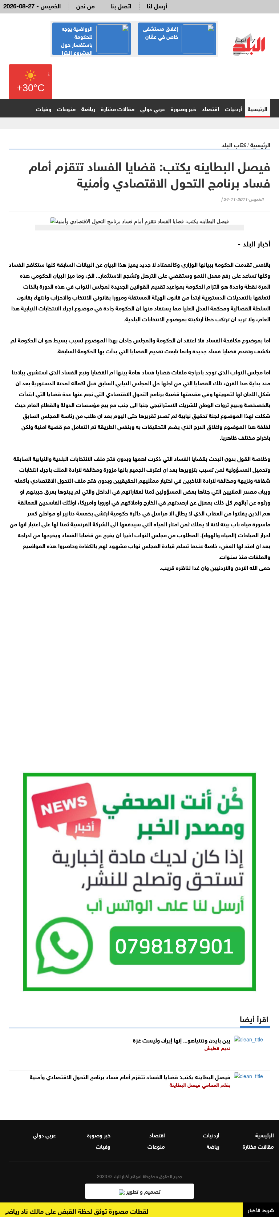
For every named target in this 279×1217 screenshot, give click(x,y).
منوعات (66, 108)
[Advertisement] (139, 660)
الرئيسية (257, 108)
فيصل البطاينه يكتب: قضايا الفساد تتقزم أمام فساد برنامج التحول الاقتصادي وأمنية (130, 1076)
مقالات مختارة (117, 108)
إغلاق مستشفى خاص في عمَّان (160, 32)
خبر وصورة (183, 108)
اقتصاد (210, 108)
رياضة (88, 108)
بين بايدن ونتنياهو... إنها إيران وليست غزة (181, 1039)
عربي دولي (152, 108)
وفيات (43, 108)
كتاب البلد (234, 144)
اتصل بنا (120, 5)
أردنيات (233, 108)
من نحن (85, 5)
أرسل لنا (157, 5)
